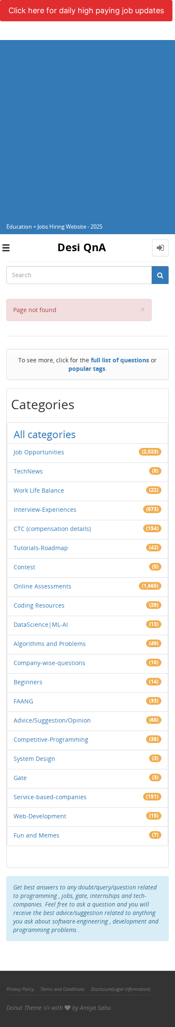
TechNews (28, 471)
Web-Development (40, 816)
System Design (34, 758)
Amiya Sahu (95, 1008)
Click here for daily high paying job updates (86, 10)
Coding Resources (39, 605)
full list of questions (120, 360)
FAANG (23, 701)
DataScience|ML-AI (41, 624)
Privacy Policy (20, 989)
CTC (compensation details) (52, 529)
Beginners (28, 682)
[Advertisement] (87, 127)
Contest (24, 567)
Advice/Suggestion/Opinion (52, 720)
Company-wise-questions (49, 663)
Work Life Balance (39, 490)
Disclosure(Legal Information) (120, 989)
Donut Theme (24, 1008)
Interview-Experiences (45, 509)
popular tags (86, 368)
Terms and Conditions (62, 989)
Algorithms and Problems (50, 644)
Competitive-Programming (51, 739)
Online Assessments (42, 586)
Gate (20, 778)
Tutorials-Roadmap (41, 548)
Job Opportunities (39, 452)
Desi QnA (81, 247)
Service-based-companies (50, 797)
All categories (45, 434)
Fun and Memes (36, 835)
